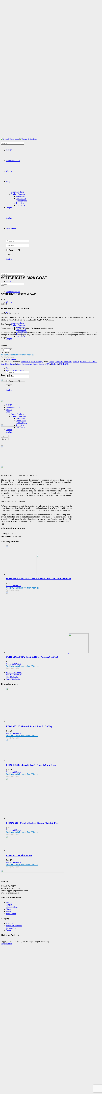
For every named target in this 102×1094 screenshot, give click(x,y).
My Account (11, 914)
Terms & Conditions (14, 926)
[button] (17, 355)
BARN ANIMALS (8, 364)
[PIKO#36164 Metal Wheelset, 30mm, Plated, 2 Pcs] (53, 798)
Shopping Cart (11, 907)
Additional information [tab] (15, 370)
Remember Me (14, 250)
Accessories (25, 362)
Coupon (9, 905)
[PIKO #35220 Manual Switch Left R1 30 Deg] (53, 705)
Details (18, 586)
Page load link (6, 944)
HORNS (54, 364)
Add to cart (6, 352)
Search (8, 911)
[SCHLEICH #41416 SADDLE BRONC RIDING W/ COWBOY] (53, 560)
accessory (68, 362)
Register (9, 259)
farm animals (27, 364)
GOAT (47, 364)
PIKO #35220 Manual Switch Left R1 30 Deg (29, 726)
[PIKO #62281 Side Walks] (53, 844)
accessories (59, 362)
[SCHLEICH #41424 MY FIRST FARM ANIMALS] (53, 622)
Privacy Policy (11, 928)
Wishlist (9, 902)
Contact (9, 930)
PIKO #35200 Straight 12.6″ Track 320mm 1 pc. (31, 765)
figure (35, 364)
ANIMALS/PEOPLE (88, 362)
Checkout (10, 909)
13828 (51, 362)
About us (9, 923)
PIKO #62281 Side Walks (19, 855)
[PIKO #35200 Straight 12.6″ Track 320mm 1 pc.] (53, 750)
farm (19, 364)
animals (76, 362)
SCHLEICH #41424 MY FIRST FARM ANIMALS (32, 656)
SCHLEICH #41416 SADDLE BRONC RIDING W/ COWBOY (38, 578)
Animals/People (37, 362)
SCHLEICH (64, 364)
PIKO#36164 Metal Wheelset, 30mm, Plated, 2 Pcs (31, 823)
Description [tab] (10, 368)
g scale (41, 364)
